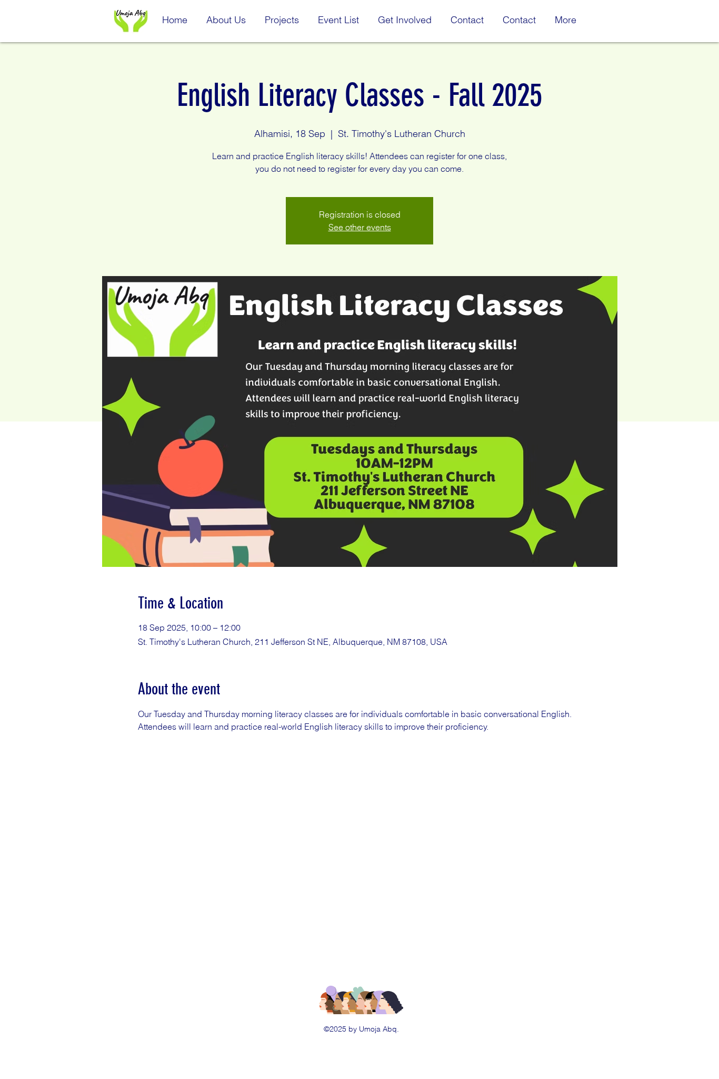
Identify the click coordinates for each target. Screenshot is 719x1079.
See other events (359, 227)
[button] (226, 15)
